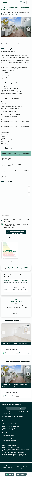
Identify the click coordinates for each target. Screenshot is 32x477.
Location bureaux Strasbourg (9, 438)
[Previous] (3, 29)
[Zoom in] (29, 186)
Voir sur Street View (13, 15)
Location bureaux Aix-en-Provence (11, 442)
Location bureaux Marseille (9, 440)
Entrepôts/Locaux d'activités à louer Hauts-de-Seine (15, 449)
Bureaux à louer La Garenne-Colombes (12, 430)
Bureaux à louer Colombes (9, 428)
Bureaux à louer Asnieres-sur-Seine (11, 426)
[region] (16, 200)
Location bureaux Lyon (8, 437)
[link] (8, 353)
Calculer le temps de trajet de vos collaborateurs (17, 232)
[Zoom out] (29, 189)
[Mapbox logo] (5, 216)
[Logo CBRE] (10, 2)
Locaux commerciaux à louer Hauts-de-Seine (13, 452)
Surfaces (23, 44)
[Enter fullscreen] (29, 194)
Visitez (11, 474)
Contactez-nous (15, 408)
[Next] (28, 29)
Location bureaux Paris (8, 435)
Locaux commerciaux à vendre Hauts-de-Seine (14, 454)
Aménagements (15, 44)
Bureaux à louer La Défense (9, 423)
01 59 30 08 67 (23, 412)
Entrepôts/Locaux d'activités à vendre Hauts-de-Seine (15, 451)
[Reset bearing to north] (29, 191)
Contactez (22, 474)
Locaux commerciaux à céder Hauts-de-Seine (13, 456)
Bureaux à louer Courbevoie (9, 425)
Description (5, 44)
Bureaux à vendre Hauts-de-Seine (10, 447)
